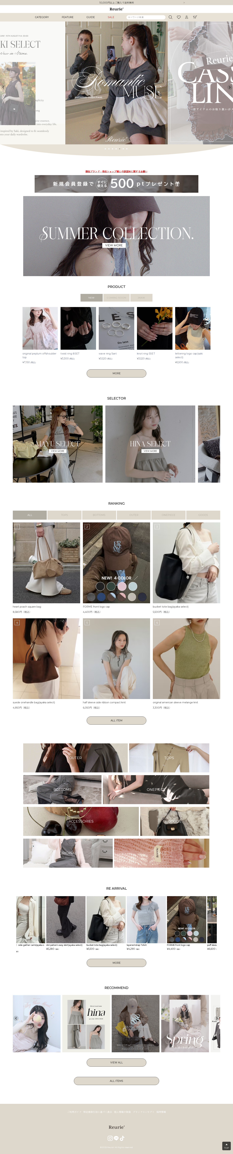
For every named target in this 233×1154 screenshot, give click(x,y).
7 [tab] (127, 148)
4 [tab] (116, 148)
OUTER (133, 515)
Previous (3, 87)
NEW (91, 297)
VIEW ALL (116, 1062)
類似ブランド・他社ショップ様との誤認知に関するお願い (116, 4)
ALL (29, 515)
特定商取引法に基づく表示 (97, 1112)
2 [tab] (109, 148)
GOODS (203, 515)
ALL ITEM (116, 720)
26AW (141, 297)
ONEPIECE (168, 515)
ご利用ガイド (74, 1112)
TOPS (64, 515)
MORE (117, 373)
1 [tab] (105, 148)
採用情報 (161, 1112)
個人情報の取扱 (122, 1112)
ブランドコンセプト (143, 1112)
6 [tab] (123, 148)
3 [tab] (112, 148)
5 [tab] (120, 148)
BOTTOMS (99, 515)
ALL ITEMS (116, 1080)
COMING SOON (116, 297)
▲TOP (226, 1146)
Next (184, 3)
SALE (111, 17)
